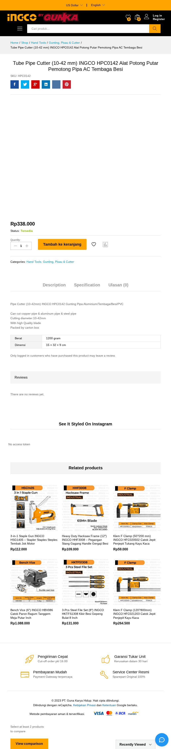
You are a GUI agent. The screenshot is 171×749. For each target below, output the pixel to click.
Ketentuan (109, 705)
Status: (15, 230)
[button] (126, 603)
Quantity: (15, 240)
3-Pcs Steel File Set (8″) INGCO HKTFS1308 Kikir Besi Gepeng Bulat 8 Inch (83, 613)
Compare (105, 244)
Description (54, 285)
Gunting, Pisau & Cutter (58, 261)
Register (159, 19)
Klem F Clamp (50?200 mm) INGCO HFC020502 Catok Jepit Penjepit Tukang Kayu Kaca (134, 539)
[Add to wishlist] (94, 244)
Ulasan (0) (118, 285)
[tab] (54, 287)
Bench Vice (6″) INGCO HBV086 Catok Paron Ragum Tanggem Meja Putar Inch (31, 613)
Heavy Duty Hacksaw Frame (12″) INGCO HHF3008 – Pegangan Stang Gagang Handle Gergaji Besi (85, 539)
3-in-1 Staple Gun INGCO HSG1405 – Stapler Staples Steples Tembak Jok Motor (33, 539)
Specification (87, 285)
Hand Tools (33, 261)
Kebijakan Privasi (84, 705)
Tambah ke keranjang (62, 244)
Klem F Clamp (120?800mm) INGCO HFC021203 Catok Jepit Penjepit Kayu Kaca (134, 613)
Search (155, 28)
